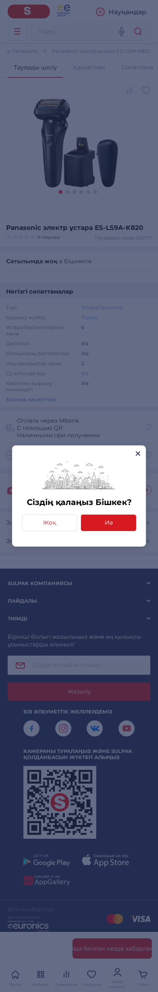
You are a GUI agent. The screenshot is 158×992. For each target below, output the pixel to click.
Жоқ (49, 522)
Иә (109, 522)
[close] (138, 453)
